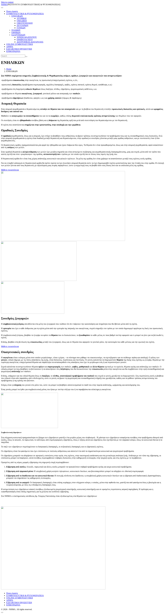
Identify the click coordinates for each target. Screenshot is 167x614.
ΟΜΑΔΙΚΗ (22, 21)
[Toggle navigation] (2, 7)
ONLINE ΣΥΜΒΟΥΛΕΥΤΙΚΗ (19, 44)
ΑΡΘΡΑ (9, 46)
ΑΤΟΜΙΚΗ (21, 18)
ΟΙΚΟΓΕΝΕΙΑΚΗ (25, 23)
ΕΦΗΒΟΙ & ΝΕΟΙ (24, 39)
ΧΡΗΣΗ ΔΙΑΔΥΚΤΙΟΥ (27, 37)
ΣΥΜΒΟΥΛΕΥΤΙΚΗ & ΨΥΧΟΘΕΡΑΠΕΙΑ (25, 14)
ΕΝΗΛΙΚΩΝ (17, 16)
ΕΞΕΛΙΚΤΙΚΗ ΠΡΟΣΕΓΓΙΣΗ (19, 49)
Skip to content (7, 2)
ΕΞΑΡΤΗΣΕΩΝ (18, 35)
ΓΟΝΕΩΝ (21, 28)
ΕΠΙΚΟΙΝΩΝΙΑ (13, 51)
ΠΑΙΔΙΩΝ (15, 30)
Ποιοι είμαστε (12, 11)
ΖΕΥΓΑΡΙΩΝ (22, 25)
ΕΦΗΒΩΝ (15, 32)
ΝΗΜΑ (4, 4)
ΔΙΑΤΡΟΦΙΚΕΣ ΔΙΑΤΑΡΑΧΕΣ (30, 42)
